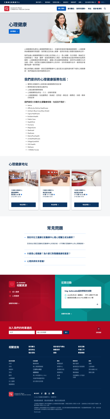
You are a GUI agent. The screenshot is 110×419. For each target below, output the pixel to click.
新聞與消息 (60, 369)
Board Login (37, 411)
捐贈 (90, 364)
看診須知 (32, 353)
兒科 (10, 366)
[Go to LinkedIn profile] (45, 393)
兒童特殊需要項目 (39, 378)
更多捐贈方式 (93, 369)
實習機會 (81, 353)
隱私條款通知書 (48, 400)
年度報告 (76, 369)
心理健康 (12, 378)
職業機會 (76, 372)
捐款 (55, 353)
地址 (89, 9)
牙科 (10, 372)
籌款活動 (91, 372)
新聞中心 (60, 366)
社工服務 (12, 381)
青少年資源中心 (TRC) (40, 375)
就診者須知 (97, 9)
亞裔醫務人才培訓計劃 (78, 376)
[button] (39, 2)
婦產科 (11, 369)
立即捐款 (91, 366)
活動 (58, 378)
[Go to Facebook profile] (42, 393)
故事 (58, 375)
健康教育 (12, 384)
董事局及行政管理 (78, 366)
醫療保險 (36, 364)
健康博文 (60, 372)
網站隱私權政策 (38, 400)
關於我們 (76, 364)
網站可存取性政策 (60, 400)
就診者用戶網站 (59, 347)
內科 (10, 364)
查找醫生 (71, 9)
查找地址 (32, 350)
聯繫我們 (56, 350)
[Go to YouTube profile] (53, 393)
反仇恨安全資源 (38, 381)
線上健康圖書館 (38, 366)
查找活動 (81, 347)
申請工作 (81, 350)
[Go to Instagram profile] (49, 394)
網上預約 (61, 8)
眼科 (10, 375)
